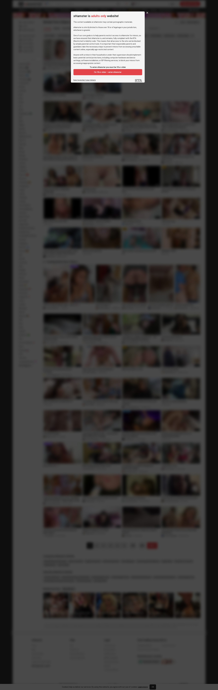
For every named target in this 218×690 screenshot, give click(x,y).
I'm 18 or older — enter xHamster (108, 72)
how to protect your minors (84, 80)
